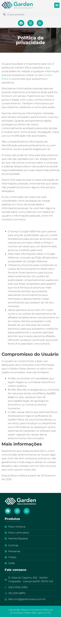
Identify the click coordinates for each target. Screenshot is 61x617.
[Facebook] (21, 23)
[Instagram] (30, 23)
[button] (56, 5)
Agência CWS (44, 612)
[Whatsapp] (40, 23)
